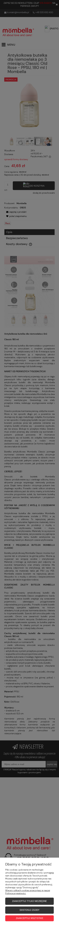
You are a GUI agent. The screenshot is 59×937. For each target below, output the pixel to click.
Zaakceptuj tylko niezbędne (29, 901)
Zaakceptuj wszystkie (29, 918)
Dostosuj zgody (29, 910)
